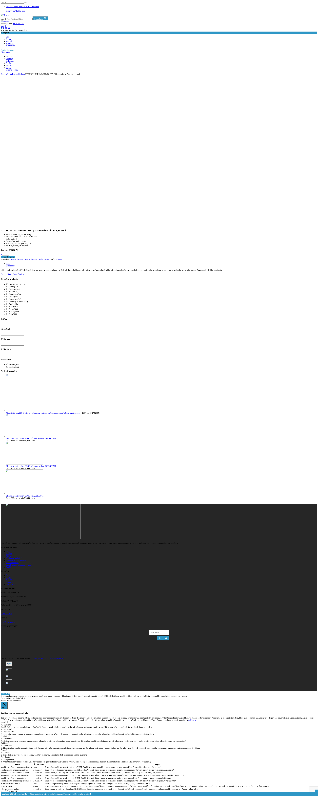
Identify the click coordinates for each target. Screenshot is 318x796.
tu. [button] (22, 700)
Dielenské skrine (18, 74)
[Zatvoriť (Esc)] (315, 2)
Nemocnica (10, 46)
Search (3, 26)
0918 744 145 (18, 24)
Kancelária (10, 43)
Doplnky (14, 289)
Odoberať (163, 638)
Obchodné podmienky (14, 558)
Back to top (5, 694)
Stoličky (14, 312)
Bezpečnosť (10, 266)
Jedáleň (9, 41)
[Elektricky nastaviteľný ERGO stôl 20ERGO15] (24, 494)
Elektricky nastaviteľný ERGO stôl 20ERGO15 (25, 496)
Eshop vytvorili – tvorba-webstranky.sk (47, 658)
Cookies (9, 567)
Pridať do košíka (8, 257)
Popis (8, 263)
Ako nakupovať (12, 563)
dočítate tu (192, 720)
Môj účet (9, 556)
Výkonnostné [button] (6, 729)
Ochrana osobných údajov (16, 560)
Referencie (10, 61)
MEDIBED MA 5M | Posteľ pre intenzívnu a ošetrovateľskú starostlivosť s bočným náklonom (43, 413)
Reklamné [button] (5, 743)
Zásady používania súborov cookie (19, 565)
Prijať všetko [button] (21, 698)
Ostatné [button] (4, 750)
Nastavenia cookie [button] (8, 698)
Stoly (13, 314)
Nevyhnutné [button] (6, 757)
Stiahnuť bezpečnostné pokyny (13, 274)
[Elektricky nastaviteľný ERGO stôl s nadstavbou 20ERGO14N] (24, 436)
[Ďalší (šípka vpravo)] (313, 398)
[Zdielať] (310, 2)
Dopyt (8, 68)
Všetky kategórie (7, 50)
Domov (9, 56)
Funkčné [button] (4, 722)
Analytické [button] (5, 736)
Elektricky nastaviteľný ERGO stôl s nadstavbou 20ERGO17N (31, 466)
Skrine (46, 259)
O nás (8, 63)
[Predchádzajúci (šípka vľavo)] (4, 398)
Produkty (9, 59)
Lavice (13, 297)
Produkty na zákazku (18, 302)
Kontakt (9, 65)
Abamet (59, 259)
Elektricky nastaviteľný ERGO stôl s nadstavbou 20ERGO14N (31, 438)
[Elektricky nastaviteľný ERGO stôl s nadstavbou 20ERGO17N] (24, 464)
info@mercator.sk (8, 622)
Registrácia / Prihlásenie (15, 11)
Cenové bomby (12, 70)
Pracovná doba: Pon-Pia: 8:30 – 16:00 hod (22, 7)
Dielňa (8, 39)
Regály (13, 304)
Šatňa (8, 37)
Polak (14, 367)
